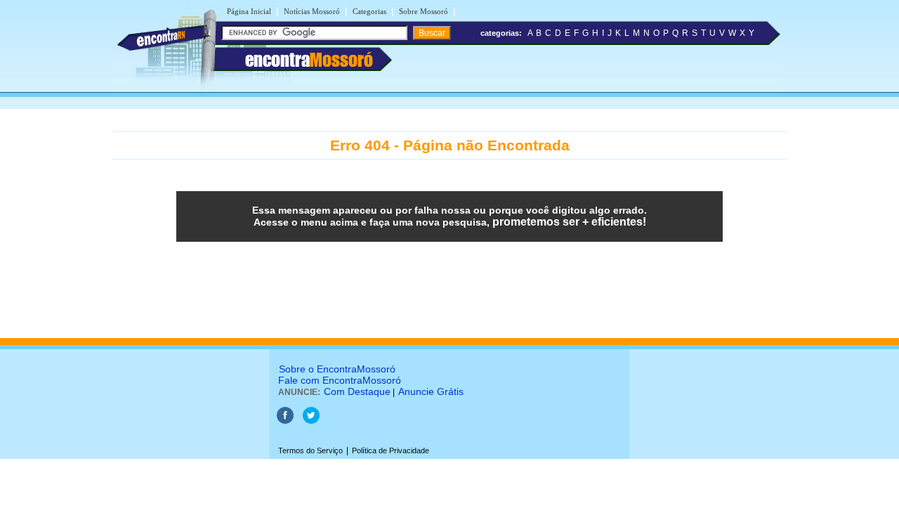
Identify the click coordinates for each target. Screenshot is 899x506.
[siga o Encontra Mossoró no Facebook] (285, 421)
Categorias (369, 11)
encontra (309, 59)
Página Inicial (249, 11)
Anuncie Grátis (431, 391)
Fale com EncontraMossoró (339, 380)
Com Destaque (357, 391)
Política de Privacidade (390, 450)
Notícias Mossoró (312, 11)
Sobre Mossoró (423, 11)
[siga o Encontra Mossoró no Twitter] (311, 421)
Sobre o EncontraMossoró (337, 369)
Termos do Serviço (310, 450)
